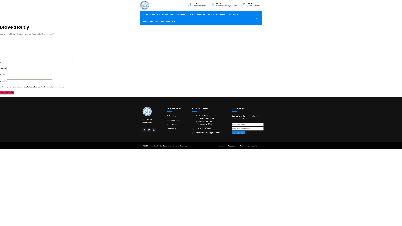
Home (145, 14)
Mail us (219, 3)
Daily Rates (213, 14)
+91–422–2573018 (203, 128)
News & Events (168, 14)
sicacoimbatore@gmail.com (226, 6)
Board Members (173, 120)
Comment (4, 63)
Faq (241, 146)
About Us (154, 14)
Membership (253, 146)
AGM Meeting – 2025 (185, 14)
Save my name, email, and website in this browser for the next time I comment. (33, 87)
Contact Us (234, 14)
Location (196, 3)
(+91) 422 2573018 (253, 6)
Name (3, 69)
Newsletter (201, 14)
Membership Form (150, 21)
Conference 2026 (167, 21)
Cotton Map (172, 116)
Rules (222, 14)
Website (3, 81)
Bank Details (171, 124)
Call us (250, 3)
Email (2, 75)
